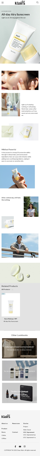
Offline (4, 438)
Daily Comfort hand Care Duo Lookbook (19, 347)
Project (25, 426)
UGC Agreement (28, 432)
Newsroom (16, 423)
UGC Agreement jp (29, 435)
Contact (15, 432)
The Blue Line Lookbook (19, 391)
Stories (25, 423)
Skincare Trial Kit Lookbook (19, 368)
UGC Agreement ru (29, 437)
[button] (8, 290)
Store (3, 432)
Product (4, 428)
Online (4, 435)
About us (5, 423)
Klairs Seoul (27, 430)
